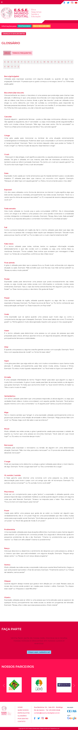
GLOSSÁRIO (22, 716)
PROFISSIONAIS (24, 26)
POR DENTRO (23, 718)
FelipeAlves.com (54, 728)
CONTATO (21, 721)
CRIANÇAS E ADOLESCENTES (14, 34)
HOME (20, 707)
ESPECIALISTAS (24, 713)
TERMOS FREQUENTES (21, 53)
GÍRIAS (7, 53)
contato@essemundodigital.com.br (47, 713)
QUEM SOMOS (23, 710)
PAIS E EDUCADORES (41, 26)
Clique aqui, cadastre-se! (39, 652)
